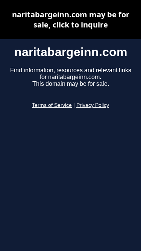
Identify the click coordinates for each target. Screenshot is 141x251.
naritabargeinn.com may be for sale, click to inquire (70, 19)
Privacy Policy (92, 105)
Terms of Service (52, 105)
